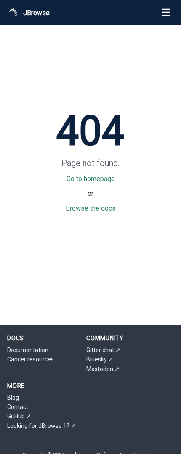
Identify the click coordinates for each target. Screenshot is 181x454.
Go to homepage (91, 179)
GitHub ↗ (19, 416)
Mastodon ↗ (103, 369)
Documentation (27, 350)
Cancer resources (30, 359)
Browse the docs (91, 208)
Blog (13, 397)
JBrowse (36, 13)
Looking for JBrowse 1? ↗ (41, 425)
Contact (17, 406)
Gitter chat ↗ (103, 350)
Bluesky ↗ (99, 359)
